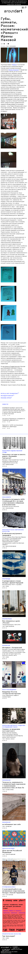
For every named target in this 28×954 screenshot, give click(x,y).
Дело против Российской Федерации (12, 851)
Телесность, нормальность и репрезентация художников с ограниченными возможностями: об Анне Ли (13, 784)
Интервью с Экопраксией (12, 647)
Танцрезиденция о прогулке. (11, 624)
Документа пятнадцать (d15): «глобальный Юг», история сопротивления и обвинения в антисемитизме (13, 502)
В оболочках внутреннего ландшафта (12, 534)
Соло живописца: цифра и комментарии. (10, 696)
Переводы (6, 578)
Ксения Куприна (10, 789)
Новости (5, 404)
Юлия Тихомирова (10, 626)
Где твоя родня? (8, 936)
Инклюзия (6, 780)
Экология (6, 645)
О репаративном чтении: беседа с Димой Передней (12, 582)
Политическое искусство (12, 934)
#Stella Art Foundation (10, 393)
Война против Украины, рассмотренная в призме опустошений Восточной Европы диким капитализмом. (12, 735)
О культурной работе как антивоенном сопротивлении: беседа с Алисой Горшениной (13, 891)
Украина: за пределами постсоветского (11, 730)
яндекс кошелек (5, 950)
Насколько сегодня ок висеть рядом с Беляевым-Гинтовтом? (13, 456)
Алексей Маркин (10, 508)
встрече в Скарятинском (11, 366)
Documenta (7, 497)
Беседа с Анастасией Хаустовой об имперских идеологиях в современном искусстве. (13, 461)
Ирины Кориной (13, 70)
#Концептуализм (7, 395)
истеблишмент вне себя (11, 824)
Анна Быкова (13, 46)
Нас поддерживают (6, 949)
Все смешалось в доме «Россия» (11, 622)
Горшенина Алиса (9, 887)
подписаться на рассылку (16, 949)
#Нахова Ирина (6, 397)
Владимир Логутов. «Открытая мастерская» (11, 692)
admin (7, 586)
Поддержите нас (16, 948)
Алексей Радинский (10, 854)
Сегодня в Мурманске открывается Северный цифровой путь (13, 419)
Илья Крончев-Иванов (11, 546)
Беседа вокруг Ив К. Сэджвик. (12, 584)
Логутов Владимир (9, 689)
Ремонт (14, 64)
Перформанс (7, 618)
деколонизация (9, 848)
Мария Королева (10, 464)
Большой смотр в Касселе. (10, 506)
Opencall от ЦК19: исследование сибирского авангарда (12, 425)
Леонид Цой (8, 826)
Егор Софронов (9, 894)
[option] (14, 680)
